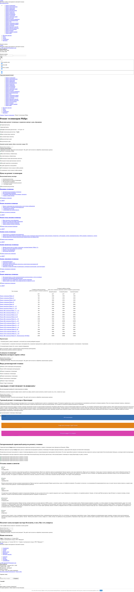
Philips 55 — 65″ (9, 321)
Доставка (5, 559)
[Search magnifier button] (1, 57)
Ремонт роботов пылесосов (12, 28)
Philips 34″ (7, 304)
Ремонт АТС (9, 21)
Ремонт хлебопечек (10, 13)
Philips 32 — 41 (9, 327)
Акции (4, 38)
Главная (2, 115)
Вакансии (5, 553)
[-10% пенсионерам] (67, 422)
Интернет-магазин (7, 35)
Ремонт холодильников (11, 29)
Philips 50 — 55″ (9, 319)
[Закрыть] (0, 577)
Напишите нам (12, 47)
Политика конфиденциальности (7, 571)
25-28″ (8, 300)
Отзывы (5, 549)
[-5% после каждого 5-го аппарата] (67, 438)
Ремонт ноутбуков (10, 25)
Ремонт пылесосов (10, 11)
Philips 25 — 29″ (8, 308)
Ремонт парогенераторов (11, 6)
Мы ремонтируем (4, 3)
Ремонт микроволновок (11, 10)
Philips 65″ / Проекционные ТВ (14, 335)
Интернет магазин (7, 554)
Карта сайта (19, 571)
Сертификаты (6, 560)
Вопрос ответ (6, 551)
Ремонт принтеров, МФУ (12, 16)
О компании (6, 39)
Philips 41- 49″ (9, 329)
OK (101, 590)
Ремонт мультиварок (10, 14)
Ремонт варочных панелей (12, 26)
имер (1, 0)
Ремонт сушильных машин (12, 24)
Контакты (5, 40)
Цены (4, 36)
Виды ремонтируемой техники (7, 75)
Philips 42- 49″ (9, 316)
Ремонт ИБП (9, 33)
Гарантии (5, 556)
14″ (7, 296)
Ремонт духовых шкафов (11, 31)
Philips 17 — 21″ (9, 310)
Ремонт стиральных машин (12, 23)
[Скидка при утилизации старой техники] (67, 430)
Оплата (4, 558)
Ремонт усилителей (10, 15)
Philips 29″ (7, 302)
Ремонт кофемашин (10, 9)
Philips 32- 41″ (9, 314)
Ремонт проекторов (10, 8)
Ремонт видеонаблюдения (12, 20)
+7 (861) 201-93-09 (4, 47)
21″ (7, 298)
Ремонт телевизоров (10, 5)
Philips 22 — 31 (9, 312)
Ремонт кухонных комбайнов (13, 19)
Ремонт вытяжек (9, 30)
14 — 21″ (8, 306)
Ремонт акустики (10, 18)
